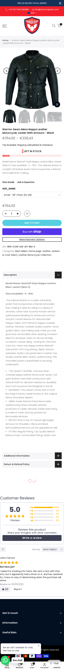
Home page (35, 251)
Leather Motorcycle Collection (35, 254)
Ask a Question (25, 182)
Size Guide (8, 182)
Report (18, 589)
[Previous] (7, 71)
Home (5, 40)
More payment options (32, 239)
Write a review (32, 538)
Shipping (21, 145)
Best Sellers (21, 251)
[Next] (57, 71)
